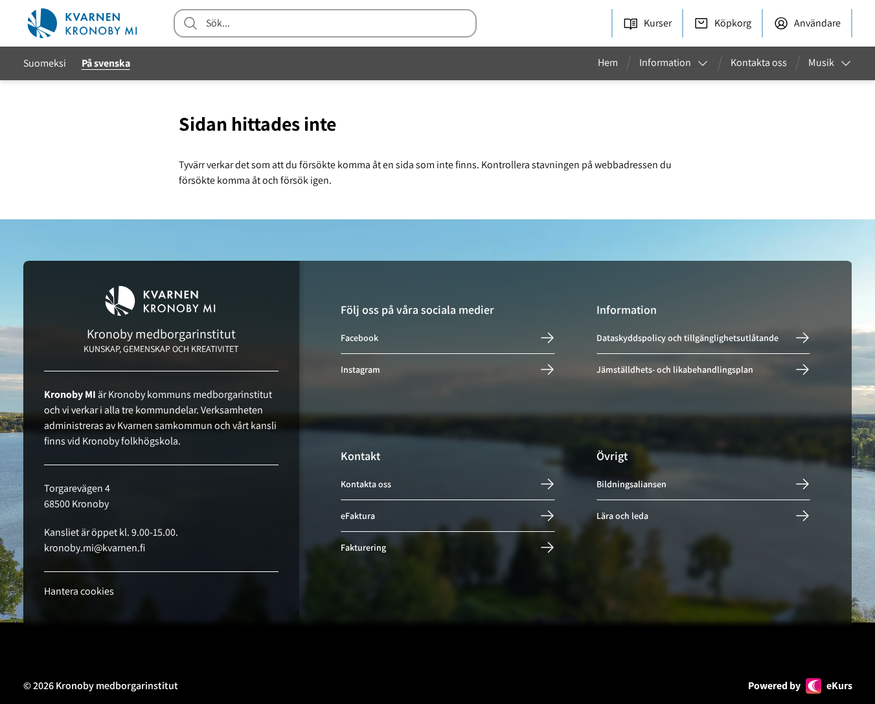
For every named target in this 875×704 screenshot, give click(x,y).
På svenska (106, 63)
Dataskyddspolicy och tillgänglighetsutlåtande (687, 338)
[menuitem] (613, 63)
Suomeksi (44, 63)
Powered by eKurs (800, 685)
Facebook (359, 338)
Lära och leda (622, 516)
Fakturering (363, 547)
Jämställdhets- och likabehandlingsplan (675, 369)
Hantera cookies (79, 591)
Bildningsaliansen (631, 484)
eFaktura (358, 516)
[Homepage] (83, 23)
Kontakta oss (366, 484)
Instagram (360, 369)
